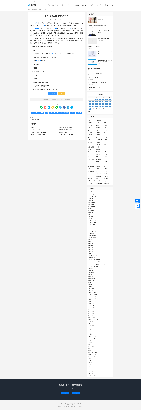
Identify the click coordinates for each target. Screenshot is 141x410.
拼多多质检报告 (93, 332)
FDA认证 (91, 253)
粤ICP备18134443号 (70, 404)
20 (89, 106)
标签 (89, 168)
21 (93, 106)
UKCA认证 (91, 286)
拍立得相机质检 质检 (36, 129)
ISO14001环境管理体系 (94, 259)
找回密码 (42, 2)
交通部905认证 (92, 307)
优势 (105, 151)
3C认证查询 (92, 198)
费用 (105, 132)
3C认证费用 (92, 206)
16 (99, 104)
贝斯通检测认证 (108, 161)
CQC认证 (91, 241)
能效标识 (91, 358)
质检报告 (91, 5)
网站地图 (79, 403)
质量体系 (98, 168)
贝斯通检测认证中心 (108, 168)
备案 (97, 178)
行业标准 (106, 171)
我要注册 (36, 2)
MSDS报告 (91, 272)
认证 (105, 120)
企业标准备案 (91, 159)
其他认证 (107, 5)
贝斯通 (97, 122)
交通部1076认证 (93, 292)
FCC (105, 147)
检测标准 (106, 176)
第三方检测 (90, 142)
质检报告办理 (99, 176)
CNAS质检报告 (92, 237)
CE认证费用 (92, 233)
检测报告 (99, 5)
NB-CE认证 (92, 274)
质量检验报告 (91, 147)
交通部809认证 (92, 305)
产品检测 (106, 134)
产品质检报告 (107, 183)
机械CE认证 (92, 338)
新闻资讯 (91, 334)
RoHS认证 (91, 280)
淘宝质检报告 (92, 346)
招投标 (105, 159)
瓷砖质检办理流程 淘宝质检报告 (38, 132)
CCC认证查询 (92, 222)
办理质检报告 (91, 166)
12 (109, 101)
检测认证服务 (99, 183)
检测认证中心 (99, 181)
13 (89, 104)
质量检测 (90, 149)
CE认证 (106, 130)
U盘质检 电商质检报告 (35, 119)
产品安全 (106, 178)
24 (103, 106)
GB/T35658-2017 (93, 255)
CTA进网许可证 (92, 245)
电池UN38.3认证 (93, 352)
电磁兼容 (98, 144)
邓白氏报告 (92, 371)
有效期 (105, 156)
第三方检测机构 (99, 159)
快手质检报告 (92, 327)
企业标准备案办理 (93, 319)
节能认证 (91, 360)
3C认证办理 (92, 194)
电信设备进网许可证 (94, 348)
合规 (89, 173)
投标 (89, 156)
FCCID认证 (92, 249)
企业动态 (91, 315)
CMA (35, 35)
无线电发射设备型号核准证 (95, 336)
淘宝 (97, 171)
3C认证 (69, 5)
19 (109, 104)
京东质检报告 (92, 311)
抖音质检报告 (92, 329)
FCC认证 (90, 178)
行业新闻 (91, 362)
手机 (89, 139)
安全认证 (90, 183)
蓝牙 (97, 137)
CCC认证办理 (92, 220)
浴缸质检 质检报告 (63, 132)
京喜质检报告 (92, 313)
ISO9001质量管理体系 (94, 266)
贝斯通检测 (98, 120)
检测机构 (90, 134)
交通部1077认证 (93, 294)
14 (93, 104)
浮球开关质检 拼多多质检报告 (66, 134)
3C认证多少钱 (92, 196)
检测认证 (45, 9)
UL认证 (91, 290)
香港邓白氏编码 (93, 375)
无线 (89, 127)
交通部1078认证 (93, 297)
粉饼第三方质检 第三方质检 (65, 127)
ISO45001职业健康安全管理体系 (97, 264)
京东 (70, 28)
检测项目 (90, 164)
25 (106, 106)
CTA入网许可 (76, 5)
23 (99, 106)
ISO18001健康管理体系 (94, 262)
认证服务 (106, 154)
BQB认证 (91, 214)
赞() (66, 19)
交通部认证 (92, 309)
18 (106, 104)
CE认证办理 (92, 229)
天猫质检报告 (92, 325)
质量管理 (106, 173)
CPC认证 (91, 239)
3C (105, 149)
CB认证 (91, 216)
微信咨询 (110, 2)
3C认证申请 (92, 202)
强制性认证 (106, 139)
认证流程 (98, 166)
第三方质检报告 (93, 356)
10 (103, 101)
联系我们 (65, 393)
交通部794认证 (92, 299)
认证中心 (90, 161)
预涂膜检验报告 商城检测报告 (38, 134)
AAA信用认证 (92, 208)
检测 (60, 23)
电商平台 (43, 25)
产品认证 (98, 132)
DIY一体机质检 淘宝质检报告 (56, 16)
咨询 (89, 137)
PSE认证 (91, 276)
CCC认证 (62, 5)
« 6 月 (89, 111)
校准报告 (38, 61)
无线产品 (98, 154)
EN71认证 (91, 247)
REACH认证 (92, 278)
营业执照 (98, 151)
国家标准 (98, 142)
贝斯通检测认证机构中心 (32, 5)
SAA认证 (91, 282)
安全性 (97, 147)
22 (96, 106)
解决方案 (90, 151)
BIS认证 (91, 212)
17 (103, 104)
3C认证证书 (92, 204)
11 (106, 101)
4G (97, 156)
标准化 (97, 161)
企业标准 (106, 137)
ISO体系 (84, 5)
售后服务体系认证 (93, 323)
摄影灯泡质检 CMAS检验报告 (66, 129)
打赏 (61, 93)
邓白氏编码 (92, 373)
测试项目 (98, 149)
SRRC (89, 154)
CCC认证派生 (92, 225)
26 (110, 106)
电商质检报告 (92, 350)
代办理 (105, 181)
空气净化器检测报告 (94, 354)
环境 (89, 144)
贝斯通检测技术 (99, 139)
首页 (49, 5)
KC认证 (91, 270)
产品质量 (98, 134)
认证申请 (106, 142)
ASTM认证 (91, 210)
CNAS (52, 53)
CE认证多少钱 (92, 231)
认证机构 (90, 132)
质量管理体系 (91, 171)
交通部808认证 (92, 303)
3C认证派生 (92, 200)
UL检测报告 (92, 288)
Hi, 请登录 (30, 2)
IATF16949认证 (93, 257)
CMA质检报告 (92, 235)
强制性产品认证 (91, 181)
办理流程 (106, 166)
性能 (56, 28)
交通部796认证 (92, 301)
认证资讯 (91, 364)
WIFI (89, 176)
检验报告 (106, 127)
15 (96, 104)
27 (89, 108)
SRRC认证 (55, 5)
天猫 (66, 28)
